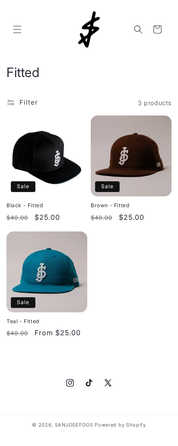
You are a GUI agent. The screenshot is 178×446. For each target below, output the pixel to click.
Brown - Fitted (110, 205)
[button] (17, 29)
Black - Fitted (24, 205)
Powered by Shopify (120, 425)
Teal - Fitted (22, 321)
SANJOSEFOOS (74, 425)
